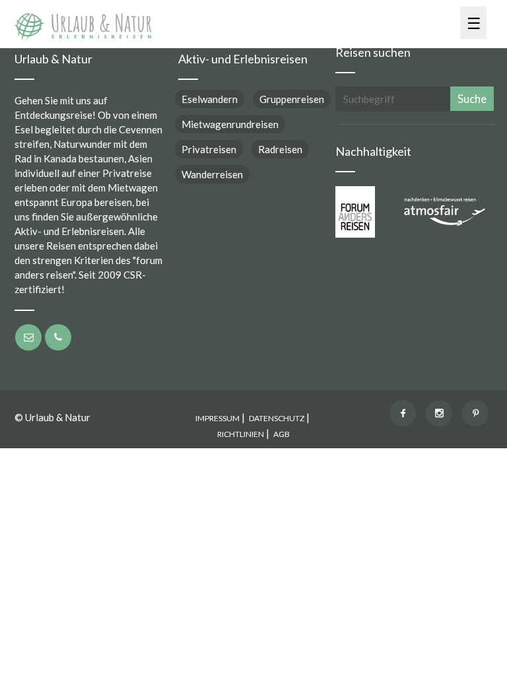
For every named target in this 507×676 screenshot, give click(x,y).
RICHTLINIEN (240, 434)
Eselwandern (210, 99)
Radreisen (280, 149)
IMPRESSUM (217, 418)
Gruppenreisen (291, 99)
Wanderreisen (212, 174)
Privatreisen (209, 149)
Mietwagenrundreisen (230, 124)
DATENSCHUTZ (276, 418)
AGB (281, 434)
